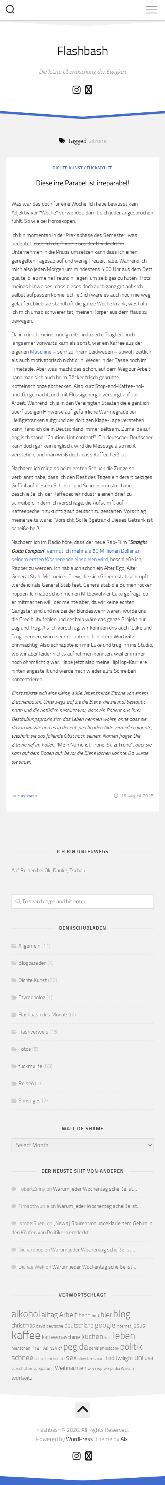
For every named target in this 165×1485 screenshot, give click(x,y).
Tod (109, 1358)
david (40, 1326)
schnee (22, 1357)
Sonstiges (29, 1100)
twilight (124, 1358)
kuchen (92, 1336)
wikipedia (112, 1368)
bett (95, 1315)
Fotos (24, 1049)
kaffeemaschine (61, 1337)
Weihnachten (70, 1368)
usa (149, 1358)
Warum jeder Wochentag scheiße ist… (95, 1189)
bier (106, 1314)
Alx (124, 1439)
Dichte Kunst (67, 167)
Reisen (26, 1083)
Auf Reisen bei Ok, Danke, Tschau (48, 870)
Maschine (40, 352)
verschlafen (22, 1368)
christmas (23, 1325)
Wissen (127, 1368)
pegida (75, 1347)
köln (108, 1337)
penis (94, 1348)
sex (71, 1357)
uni (139, 1357)
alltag (49, 1314)
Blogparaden (32, 963)
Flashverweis (33, 1032)
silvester (85, 1358)
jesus (138, 1325)
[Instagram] (76, 89)
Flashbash (82, 51)
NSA (53, 1348)
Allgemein (29, 946)
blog (121, 1314)
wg (99, 1368)
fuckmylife (99, 167)
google (105, 1325)
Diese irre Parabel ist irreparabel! (82, 183)
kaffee (26, 1335)
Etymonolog (31, 997)
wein (91, 1368)
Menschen (21, 1348)
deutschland (79, 1325)
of (60, 1348)
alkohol (26, 1314)
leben (124, 1336)
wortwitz (22, 1378)
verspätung (43, 1368)
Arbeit (68, 1314)
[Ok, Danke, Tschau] (88, 89)
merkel (39, 1347)
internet (124, 1326)
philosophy (109, 1348)
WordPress (79, 1439)
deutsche (54, 1326)
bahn (85, 1315)
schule (59, 1358)
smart (99, 1358)
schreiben (43, 1358)
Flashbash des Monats (43, 1014)
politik (131, 1347)
